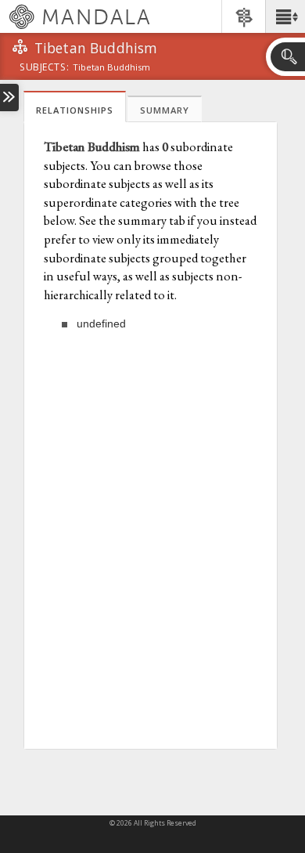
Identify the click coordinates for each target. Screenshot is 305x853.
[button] (285, 16)
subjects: (44, 68)
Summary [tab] (164, 110)
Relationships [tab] (74, 110)
